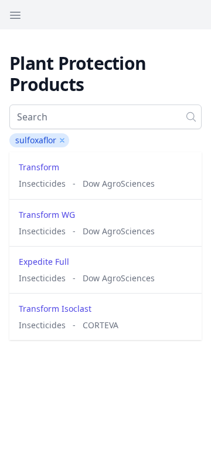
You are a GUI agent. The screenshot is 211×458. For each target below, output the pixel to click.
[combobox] (105, 117)
